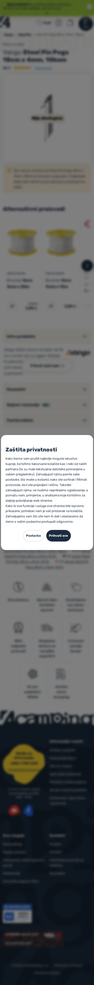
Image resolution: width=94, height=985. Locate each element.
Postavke (33, 535)
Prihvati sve (58, 535)
